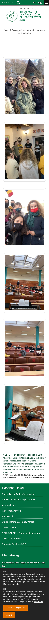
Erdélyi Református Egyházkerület (19, 500)
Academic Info (9, 506)
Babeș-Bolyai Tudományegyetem (18, 494)
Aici (17, 584)
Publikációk (7, 517)
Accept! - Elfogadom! (15, 608)
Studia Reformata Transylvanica (18, 522)
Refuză (9, 615)
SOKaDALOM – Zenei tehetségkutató (21, 533)
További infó (38, 602)
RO (7, 3)
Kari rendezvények (11, 511)
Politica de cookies (11, 539)
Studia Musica (9, 528)
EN (12, 3)
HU (3, 3)
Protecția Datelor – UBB (14, 544)
